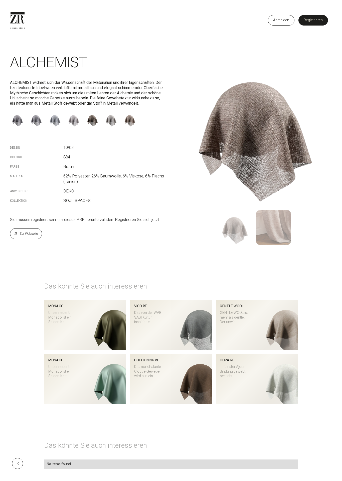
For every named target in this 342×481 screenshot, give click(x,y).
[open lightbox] (254, 128)
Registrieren (313, 20)
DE (257, 20)
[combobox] (257, 20)
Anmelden (281, 20)
